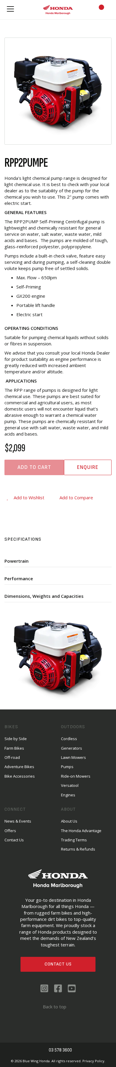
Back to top (54, 1007)
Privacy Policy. (93, 1061)
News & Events (17, 821)
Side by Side (15, 738)
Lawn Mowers (73, 757)
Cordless (69, 738)
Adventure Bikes (19, 766)
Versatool (70, 785)
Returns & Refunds (78, 849)
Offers (10, 830)
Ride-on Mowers (75, 776)
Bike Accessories (19, 776)
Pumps (67, 766)
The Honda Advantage (81, 830)
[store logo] (58, 10)
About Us (69, 821)
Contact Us (58, 964)
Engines (68, 795)
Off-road (12, 757)
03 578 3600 (60, 1050)
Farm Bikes (14, 748)
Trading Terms (74, 840)
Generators (71, 748)
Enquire (87, 467)
